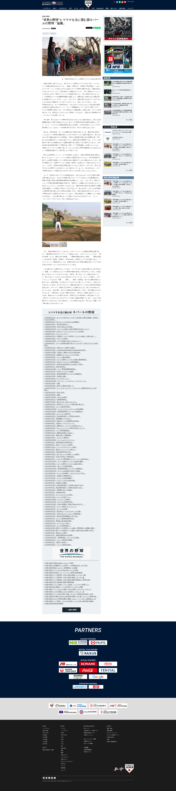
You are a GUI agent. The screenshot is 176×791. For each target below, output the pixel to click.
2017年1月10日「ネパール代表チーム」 (58, 497)
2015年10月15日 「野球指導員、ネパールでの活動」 (62, 537)
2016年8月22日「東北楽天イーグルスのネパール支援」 (63, 511)
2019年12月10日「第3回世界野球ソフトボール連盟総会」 (64, 411)
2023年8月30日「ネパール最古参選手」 (58, 357)
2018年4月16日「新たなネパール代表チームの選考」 (62, 454)
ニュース (63, 765)
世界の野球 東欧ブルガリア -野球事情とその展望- (61, 568)
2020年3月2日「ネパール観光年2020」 (58, 407)
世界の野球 (72, 610)
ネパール (45, 33)
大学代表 (45, 735)
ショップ (63, 770)
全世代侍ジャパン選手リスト (91, 730)
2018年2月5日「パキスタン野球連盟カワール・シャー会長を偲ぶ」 (67, 459)
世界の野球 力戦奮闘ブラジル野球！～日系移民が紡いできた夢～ (66, 565)
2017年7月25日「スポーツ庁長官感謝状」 (59, 478)
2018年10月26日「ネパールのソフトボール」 (60, 440)
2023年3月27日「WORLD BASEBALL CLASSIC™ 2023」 (64, 364)
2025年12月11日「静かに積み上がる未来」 (59, 327)
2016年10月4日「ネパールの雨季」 (57, 509)
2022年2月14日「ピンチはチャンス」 (57, 378)
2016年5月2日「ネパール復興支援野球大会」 (60, 518)
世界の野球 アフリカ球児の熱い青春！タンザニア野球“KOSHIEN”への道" (69, 594)
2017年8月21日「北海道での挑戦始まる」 (59, 476)
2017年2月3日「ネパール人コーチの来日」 (59, 495)
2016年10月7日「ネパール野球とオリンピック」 (61, 506)
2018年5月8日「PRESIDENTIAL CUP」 (58, 452)
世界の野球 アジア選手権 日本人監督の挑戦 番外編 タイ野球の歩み (67, 580)
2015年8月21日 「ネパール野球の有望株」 (59, 540)
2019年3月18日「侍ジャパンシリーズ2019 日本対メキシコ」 (65, 428)
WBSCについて (88, 751)
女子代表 (45, 743)
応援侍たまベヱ (88, 741)
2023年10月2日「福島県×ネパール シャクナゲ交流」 (62, 355)
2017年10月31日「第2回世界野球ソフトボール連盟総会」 (64, 468)
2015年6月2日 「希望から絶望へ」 (56, 542)
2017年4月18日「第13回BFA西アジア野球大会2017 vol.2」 (64, 485)
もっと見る (129, 119)
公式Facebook (110, 737)
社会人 (62, 732)
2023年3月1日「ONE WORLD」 (56, 367)
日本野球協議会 (88, 749)
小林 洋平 (52, 33)
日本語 (128, 1)
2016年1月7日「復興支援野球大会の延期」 (59, 535)
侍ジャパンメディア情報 (90, 739)
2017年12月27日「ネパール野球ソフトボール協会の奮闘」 (64, 461)
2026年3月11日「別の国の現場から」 (57, 324)
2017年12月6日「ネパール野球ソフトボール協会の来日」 (64, 464)
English (132, 1)
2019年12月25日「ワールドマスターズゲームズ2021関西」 (65, 409)
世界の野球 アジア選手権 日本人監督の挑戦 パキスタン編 (64, 577)
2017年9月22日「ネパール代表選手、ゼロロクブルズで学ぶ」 (65, 473)
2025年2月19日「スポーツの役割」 (57, 338)
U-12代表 (45, 741)
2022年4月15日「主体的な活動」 (56, 376)
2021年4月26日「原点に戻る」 (55, 392)
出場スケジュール (88, 735)
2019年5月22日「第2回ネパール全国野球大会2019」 (62, 421)
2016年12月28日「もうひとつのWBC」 (58, 499)
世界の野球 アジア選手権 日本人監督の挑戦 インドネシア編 (65, 575)
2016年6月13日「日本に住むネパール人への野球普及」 (63, 514)
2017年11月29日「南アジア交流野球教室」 (59, 466)
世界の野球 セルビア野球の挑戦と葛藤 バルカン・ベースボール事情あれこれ (70, 599)
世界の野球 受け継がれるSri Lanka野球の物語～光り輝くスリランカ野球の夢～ (71, 596)
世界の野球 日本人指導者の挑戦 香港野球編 (59, 582)
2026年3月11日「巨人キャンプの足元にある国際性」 (62, 322)
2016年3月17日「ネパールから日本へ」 (58, 523)
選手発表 (63, 768)
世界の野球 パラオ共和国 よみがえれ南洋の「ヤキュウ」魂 (64, 591)
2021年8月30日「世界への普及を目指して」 (60, 386)
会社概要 (86, 747)
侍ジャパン (86, 728)
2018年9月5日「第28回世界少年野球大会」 (59, 442)
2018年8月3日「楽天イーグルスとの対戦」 (59, 445)
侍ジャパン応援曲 (88, 743)
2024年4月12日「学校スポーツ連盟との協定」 (60, 348)
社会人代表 (45, 730)
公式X (108, 739)
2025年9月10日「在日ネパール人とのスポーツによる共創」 (65, 331)
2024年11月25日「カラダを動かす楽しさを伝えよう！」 (63, 341)
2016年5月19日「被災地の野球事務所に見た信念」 (62, 516)
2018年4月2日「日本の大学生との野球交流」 (60, 457)
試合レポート (64, 754)
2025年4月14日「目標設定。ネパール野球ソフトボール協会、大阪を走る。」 (71, 336)
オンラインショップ (112, 732)
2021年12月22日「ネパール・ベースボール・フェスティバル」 (66, 381)
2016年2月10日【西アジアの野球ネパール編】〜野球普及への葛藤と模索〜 (70, 528)
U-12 (62, 743)
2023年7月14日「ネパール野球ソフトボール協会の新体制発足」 (66, 359)
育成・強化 (109, 728)
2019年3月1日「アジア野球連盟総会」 (58, 430)
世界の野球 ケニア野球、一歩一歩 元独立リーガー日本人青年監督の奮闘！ (69, 601)
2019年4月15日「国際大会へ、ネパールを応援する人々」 (64, 426)
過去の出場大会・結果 (48, 749)
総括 (62, 750)
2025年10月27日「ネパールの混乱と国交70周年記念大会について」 (67, 329)
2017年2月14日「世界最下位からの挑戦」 (59, 490)
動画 (62, 752)
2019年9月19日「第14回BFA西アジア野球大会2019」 (63, 416)
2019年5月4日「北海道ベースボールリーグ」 (60, 423)
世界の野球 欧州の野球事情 (54, 603)
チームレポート (65, 757)
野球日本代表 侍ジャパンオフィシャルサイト (53, 3)
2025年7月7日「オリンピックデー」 (57, 334)
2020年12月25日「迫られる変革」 (56, 397)
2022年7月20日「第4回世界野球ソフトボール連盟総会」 (64, 374)
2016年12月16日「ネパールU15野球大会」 (59, 502)
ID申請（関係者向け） (112, 741)
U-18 (62, 739)
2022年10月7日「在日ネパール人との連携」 (60, 371)
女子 (62, 746)
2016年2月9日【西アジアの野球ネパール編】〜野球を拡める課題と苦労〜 (69, 530)
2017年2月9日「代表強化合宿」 (55, 492)
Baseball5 (63, 748)
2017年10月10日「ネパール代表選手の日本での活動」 (63, 471)
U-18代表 (45, 737)
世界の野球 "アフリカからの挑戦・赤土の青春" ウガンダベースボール (68, 589)
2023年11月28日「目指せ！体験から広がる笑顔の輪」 (63, 352)
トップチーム (46, 728)
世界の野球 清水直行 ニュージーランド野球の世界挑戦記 (64, 572)
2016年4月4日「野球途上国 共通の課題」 (59, 521)
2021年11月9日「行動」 (53, 383)
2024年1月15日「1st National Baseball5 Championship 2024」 (66, 350)
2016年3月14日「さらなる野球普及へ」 (58, 526)
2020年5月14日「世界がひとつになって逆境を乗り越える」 (65, 404)
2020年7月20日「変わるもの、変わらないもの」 (61, 402)
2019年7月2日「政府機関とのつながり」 (58, 418)
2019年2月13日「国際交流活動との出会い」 (60, 433)
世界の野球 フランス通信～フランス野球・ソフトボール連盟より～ (67, 584)
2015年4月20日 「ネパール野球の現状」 (58, 545)
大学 (62, 737)
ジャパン (63, 728)
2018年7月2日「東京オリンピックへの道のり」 (61, 449)
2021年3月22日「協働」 (53, 395)
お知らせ (63, 763)
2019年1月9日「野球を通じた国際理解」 (58, 435)
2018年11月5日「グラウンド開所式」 (57, 437)
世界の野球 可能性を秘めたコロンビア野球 (59, 563)
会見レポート (64, 759)
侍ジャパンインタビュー (67, 761)
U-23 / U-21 (45, 732)
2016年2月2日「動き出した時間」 (56, 533)
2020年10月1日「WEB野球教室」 (56, 399)
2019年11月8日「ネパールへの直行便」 (58, 414)
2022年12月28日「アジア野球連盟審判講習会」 (61, 369)
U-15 (62, 741)
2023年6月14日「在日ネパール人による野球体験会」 (62, 362)
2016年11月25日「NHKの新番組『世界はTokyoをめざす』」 (65, 504)
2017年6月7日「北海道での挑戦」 (56, 483)
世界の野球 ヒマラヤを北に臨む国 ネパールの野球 (61, 570)
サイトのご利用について (113, 735)
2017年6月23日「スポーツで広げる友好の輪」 (60, 480)
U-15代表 (45, 739)
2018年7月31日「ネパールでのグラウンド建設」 (61, 447)
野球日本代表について (89, 732)
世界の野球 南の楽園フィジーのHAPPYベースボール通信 (64, 587)
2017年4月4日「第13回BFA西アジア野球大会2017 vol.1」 (64, 487)
